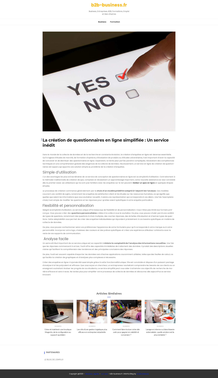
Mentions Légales (92, 374)
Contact (104, 374)
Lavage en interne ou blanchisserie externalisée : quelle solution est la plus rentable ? (160, 332)
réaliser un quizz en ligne (144, 183)
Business (102, 22)
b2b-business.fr (109, 5)
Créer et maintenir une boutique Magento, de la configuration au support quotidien (58, 332)
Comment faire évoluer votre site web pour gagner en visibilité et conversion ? (126, 332)
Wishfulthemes (142, 374)
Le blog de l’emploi (53, 360)
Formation (115, 22)
